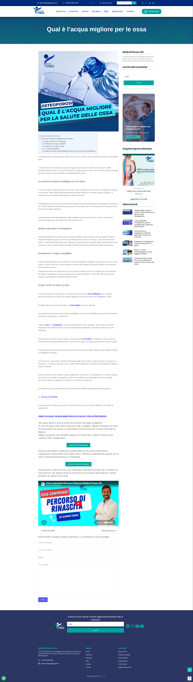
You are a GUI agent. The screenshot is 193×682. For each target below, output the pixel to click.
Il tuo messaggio (43, 564)
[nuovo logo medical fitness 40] (38, 10)
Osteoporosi (138, 188)
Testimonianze (122, 661)
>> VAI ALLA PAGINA (52, 149)
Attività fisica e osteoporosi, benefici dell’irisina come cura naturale (142, 234)
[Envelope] (153, 3)
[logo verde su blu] (59, 625)
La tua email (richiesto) (45, 550)
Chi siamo (96, 11)
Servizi (85, 11)
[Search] (134, 3)
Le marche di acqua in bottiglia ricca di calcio (57, 139)
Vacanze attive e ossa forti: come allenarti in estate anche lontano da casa (144, 261)
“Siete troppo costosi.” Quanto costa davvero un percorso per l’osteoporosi (144, 213)
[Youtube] (150, 3)
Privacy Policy (122, 651)
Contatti (130, 11)
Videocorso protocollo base (139, 191)
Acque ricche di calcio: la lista (54, 146)
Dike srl (102, 676)
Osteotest (89, 655)
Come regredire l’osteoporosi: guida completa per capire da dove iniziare (143, 224)
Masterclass (117, 11)
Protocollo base (123, 658)
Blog (106, 11)
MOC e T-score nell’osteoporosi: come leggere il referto (143, 252)
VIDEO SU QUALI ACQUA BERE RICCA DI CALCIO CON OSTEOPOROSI (70, 151)
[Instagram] (146, 3)
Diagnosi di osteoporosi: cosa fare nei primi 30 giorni (143, 243)
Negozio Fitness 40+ (124, 667)
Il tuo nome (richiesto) (45, 542)
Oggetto (40, 557)
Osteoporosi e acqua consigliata (55, 144)
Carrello (88, 667)
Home (88, 651)
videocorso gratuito (124, 655)
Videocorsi (60, 11)
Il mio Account (122, 664)
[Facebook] (142, 3)
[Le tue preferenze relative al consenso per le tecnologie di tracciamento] (189, 678)
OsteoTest (73, 11)
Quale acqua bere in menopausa (55, 141)
